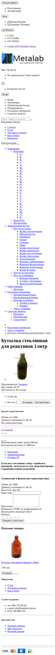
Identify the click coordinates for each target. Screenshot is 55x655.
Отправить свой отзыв (12, 520)
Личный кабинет (16, 626)
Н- (21, 184)
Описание (12, 452)
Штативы (18, 289)
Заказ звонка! (23, 75)
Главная (11, 127)
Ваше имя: (6, 493)
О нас (10, 130)
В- (21, 159)
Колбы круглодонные (31, 253)
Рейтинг (5, 514)
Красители (19, 220)
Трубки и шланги (29, 303)
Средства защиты (16, 311)
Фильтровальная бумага (25, 297)
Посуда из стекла (22, 228)
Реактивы (18, 151)
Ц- (21, 209)
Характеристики (16, 454)
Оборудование (14, 286)
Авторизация (14, 11)
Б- (21, 157)
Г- (21, 162)
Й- (21, 173)
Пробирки (25, 237)
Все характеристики (11, 422)
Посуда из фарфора (23, 275)
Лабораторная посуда (18, 226)
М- (21, 181)
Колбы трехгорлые (29, 256)
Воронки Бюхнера (29, 278)
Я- (21, 217)
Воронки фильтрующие (32, 264)
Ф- (21, 203)
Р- (21, 192)
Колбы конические (29, 250)
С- (21, 195)
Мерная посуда (27, 234)
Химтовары (13, 148)
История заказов (15, 631)
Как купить (13, 135)
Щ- (21, 212)
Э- (21, 214)
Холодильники (27, 259)
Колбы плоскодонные (31, 231)
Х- (21, 206)
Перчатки (18, 314)
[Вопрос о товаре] (2, 433)
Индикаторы (20, 223)
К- (21, 176)
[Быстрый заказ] (14, 573)
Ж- (21, 168)
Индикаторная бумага (24, 294)
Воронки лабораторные (32, 261)
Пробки (24, 305)
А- (21, 154)
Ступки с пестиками (30, 281)
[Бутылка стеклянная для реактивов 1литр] (22, 379)
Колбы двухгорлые (29, 248)
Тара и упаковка (21, 308)
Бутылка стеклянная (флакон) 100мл (20, 562)
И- (21, 170)
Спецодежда (19, 319)
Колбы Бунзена (27, 270)
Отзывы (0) (13, 457)
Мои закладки (14, 628)
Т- (21, 198)
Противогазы (20, 316)
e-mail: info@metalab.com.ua (21, 46)
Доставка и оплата (17, 132)
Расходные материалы (18, 292)
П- (21, 190)
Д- (21, 165)
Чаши (22, 245)
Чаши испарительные (31, 283)
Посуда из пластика (23, 272)
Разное (23, 239)
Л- (21, 179)
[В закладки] (5, 433)
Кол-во (11, 402)
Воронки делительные (31, 267)
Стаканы (24, 242)
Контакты (12, 138)
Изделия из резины (23, 300)
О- (21, 187)
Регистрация (13, 8)
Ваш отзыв (7, 506)
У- (21, 201)
